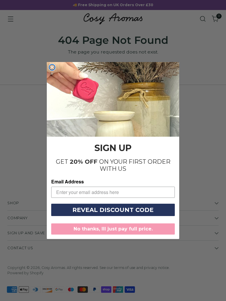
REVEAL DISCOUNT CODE (113, 209)
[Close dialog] (52, 67)
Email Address (67, 181)
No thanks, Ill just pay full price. (113, 229)
